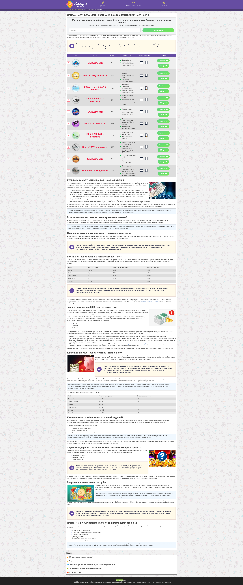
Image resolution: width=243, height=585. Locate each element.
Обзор (162, 66)
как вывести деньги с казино (150, 301)
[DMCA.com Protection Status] (121, 580)
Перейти (162, 60)
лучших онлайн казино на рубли (137, 344)
